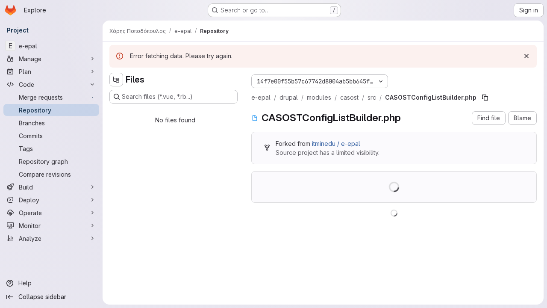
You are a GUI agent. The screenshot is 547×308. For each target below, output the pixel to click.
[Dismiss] (526, 56)
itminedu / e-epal (336, 143)
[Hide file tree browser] (116, 79)
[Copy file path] (485, 97)
